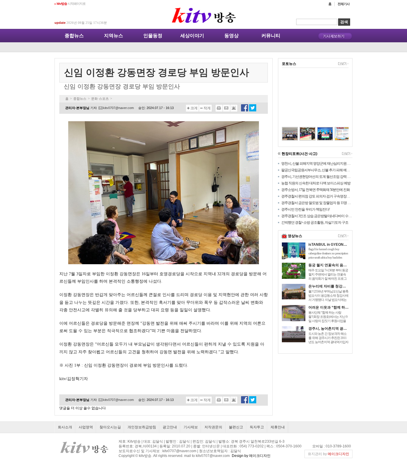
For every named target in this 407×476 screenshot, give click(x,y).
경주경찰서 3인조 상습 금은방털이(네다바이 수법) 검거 (316, 216)
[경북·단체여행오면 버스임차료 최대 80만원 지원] (336, 134)
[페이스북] (244, 110)
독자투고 (257, 427)
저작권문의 (213, 427)
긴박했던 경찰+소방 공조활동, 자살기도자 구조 (314, 222)
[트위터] (252, 110)
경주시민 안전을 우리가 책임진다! (305, 209)
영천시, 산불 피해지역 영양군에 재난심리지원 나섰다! (316, 163)
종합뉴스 (74, 35)
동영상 (231, 35)
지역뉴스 (113, 35)
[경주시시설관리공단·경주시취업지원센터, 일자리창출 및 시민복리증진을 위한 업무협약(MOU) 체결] (283, 134)
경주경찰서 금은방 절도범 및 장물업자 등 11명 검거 (316, 203)
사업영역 (86, 427)
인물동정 (152, 35)
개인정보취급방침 (142, 427)
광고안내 (170, 427)
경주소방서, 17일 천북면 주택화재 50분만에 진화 (315, 190)
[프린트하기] (219, 108)
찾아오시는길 (110, 427)
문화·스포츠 (100, 98)
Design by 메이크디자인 (251, 456)
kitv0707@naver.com (118, 108)
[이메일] (226, 108)
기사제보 (191, 427)
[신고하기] (234, 108)
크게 (194, 108)
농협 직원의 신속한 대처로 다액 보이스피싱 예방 (315, 183)
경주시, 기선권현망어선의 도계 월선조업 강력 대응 (316, 177)
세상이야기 (192, 35)
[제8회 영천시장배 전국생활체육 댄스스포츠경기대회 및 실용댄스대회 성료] (301, 134)
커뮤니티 (270, 35)
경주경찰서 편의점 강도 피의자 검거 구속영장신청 (316, 196)
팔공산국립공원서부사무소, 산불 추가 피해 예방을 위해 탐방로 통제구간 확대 (316, 170)
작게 (207, 108)
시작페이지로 (71, 3)
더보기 (343, 63)
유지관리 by (328, 454)
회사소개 (65, 427)
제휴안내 (278, 427)
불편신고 (236, 427)
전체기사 (343, 4)
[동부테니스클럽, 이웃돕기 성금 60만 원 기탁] (318, 134)
